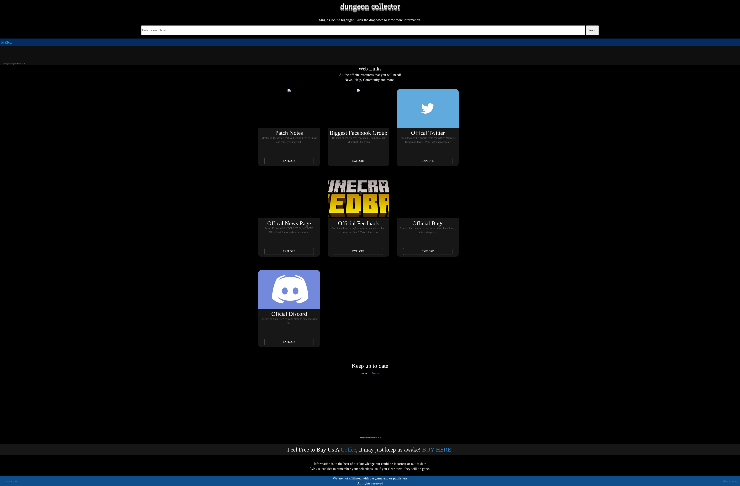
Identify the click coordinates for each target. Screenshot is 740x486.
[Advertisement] (370, 54)
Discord (376, 373)
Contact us (11, 481)
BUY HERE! (437, 449)
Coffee (348, 449)
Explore (289, 160)
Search (592, 30)
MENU (6, 42)
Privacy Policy (730, 481)
